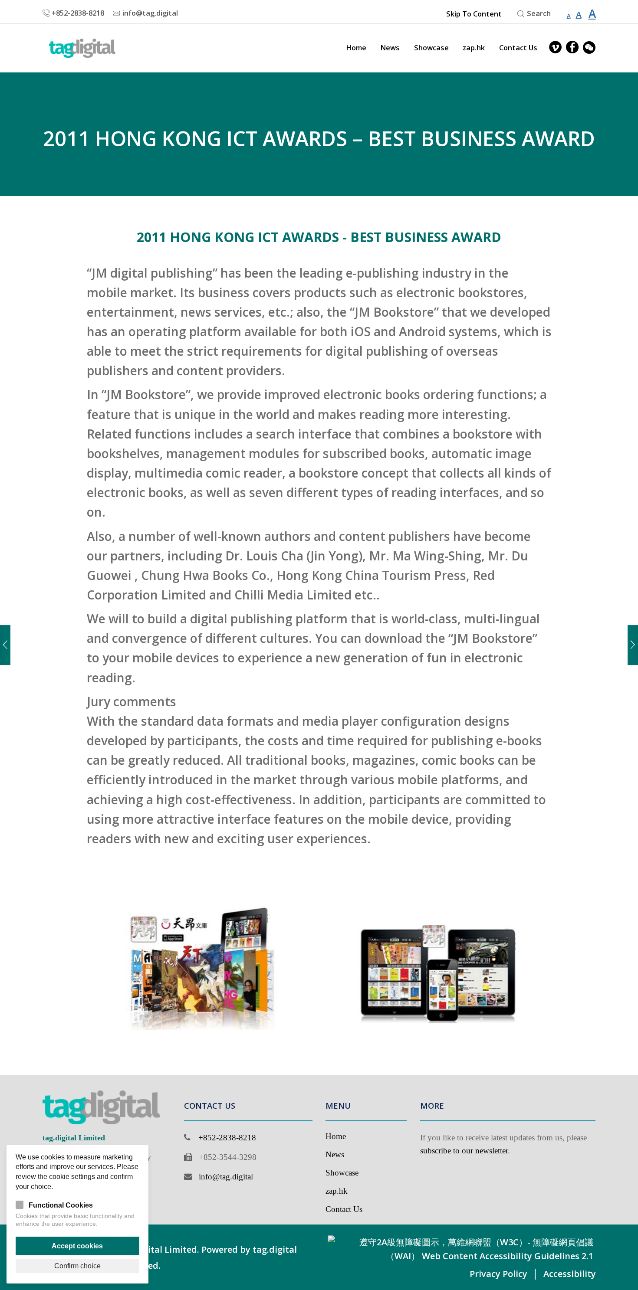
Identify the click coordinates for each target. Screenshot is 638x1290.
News (390, 47)
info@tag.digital (226, 1176)
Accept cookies (77, 1246)
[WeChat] (589, 48)
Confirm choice (77, 1266)
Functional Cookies (61, 1205)
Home (356, 47)
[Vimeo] (555, 48)
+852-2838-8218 (227, 1137)
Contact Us (518, 47)
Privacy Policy (498, 1274)
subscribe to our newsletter (464, 1150)
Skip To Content (473, 14)
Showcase (431, 47)
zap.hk (474, 47)
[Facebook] (572, 48)
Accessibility (569, 1274)
